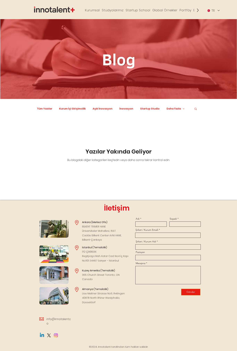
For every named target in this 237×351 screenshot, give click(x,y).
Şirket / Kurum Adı (146, 241)
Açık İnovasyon (102, 108)
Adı (137, 218)
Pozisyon (140, 252)
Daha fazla (174, 108)
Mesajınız (140, 263)
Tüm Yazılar (44, 108)
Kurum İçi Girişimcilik (72, 108)
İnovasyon (126, 108)
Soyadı (173, 218)
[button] (92, 10)
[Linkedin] (42, 335)
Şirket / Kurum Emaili (147, 230)
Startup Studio (150, 108)
